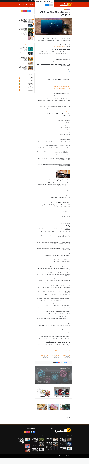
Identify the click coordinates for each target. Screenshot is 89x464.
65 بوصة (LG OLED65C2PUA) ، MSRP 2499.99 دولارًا (62, 91)
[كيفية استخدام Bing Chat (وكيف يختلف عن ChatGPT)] (65, 407)
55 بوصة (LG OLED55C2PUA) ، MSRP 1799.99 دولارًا (62, 88)
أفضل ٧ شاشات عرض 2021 (55, 355)
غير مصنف (31, 89)
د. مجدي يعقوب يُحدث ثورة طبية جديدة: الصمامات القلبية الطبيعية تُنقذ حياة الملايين (21, 440)
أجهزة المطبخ (31, 84)
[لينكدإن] (61, 362)
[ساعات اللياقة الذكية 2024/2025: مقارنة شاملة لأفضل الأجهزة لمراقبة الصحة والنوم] (41, 444)
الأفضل (32, 77)
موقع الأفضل (70, 455)
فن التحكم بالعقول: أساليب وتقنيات (21, 445)
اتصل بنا (55, 0)
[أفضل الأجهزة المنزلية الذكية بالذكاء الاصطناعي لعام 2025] (69, 439)
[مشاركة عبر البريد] (55, 362)
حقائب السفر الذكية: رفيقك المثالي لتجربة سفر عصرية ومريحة (23, 48)
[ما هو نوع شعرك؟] (30, 38)
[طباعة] (53, 362)
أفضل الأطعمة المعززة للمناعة (43, 410)
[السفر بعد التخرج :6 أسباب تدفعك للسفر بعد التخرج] (30, 34)
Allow (47, 5)
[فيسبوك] (66, 362)
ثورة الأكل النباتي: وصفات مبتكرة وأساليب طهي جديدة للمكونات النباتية (23, 67)
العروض (67, 51)
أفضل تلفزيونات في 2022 (66, 355)
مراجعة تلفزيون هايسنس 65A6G (65, 111)
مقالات (27, 4)
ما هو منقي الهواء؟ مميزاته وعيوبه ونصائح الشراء (49, 447)
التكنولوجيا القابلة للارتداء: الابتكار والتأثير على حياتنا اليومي (63, 443)
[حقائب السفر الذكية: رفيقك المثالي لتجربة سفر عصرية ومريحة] (30, 49)
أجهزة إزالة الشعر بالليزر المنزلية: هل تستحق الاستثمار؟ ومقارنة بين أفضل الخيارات (23, 20)
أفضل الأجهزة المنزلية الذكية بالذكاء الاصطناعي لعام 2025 (63, 439)
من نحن (63, 0)
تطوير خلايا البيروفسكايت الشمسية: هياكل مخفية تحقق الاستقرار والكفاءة (20, 450)
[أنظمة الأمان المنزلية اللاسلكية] (69, 448)
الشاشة (48, 36)
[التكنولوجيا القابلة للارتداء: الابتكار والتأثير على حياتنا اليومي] (69, 444)
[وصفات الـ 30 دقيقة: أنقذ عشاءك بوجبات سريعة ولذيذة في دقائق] (30, 59)
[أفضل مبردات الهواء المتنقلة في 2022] (55, 444)
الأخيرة (26, 44)
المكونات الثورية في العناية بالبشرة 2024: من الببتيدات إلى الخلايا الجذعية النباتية (23, 25)
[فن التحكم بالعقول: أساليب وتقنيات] (27, 446)
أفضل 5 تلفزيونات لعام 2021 (44, 355)
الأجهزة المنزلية (30, 87)
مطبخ (23, 4)
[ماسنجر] (57, 362)
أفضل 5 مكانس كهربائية (48, 438)
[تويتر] (64, 362)
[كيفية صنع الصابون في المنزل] (53, 407)
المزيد (19, 4)
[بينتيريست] (59, 362)
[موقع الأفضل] (65, 4)
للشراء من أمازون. (67, 348)
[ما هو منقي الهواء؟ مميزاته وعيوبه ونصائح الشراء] (55, 448)
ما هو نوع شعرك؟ (24, 36)
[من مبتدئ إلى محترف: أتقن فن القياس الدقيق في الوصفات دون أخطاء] (30, 63)
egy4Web (58, 455)
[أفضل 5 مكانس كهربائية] (55, 439)
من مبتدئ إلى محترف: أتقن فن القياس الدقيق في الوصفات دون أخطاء (23, 63)
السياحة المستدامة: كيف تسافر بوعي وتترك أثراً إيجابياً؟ (35, 439)
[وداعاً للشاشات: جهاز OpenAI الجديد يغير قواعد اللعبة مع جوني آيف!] (41, 449)
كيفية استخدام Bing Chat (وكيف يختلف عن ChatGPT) (65, 411)
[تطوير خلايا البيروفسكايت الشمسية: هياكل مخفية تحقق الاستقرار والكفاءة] (27, 450)
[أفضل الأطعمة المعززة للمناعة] (42, 407)
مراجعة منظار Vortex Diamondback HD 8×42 (60, 46)
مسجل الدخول (65, 419)
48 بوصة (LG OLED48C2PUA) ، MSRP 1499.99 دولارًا (62, 86)
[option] (53, 375)
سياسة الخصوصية (59, 0)
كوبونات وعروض (32, 4)
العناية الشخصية (30, 90)
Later (51, 5)
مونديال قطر (31, 86)
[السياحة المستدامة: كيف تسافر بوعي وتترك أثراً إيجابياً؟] (30, 30)
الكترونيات (69, 9)
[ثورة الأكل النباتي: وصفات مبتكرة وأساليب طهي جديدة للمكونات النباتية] (30, 68)
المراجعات (66, 7)
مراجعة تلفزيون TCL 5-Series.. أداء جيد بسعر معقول (62, 350)
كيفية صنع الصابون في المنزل (54, 410)
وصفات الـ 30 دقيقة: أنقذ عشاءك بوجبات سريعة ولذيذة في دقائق (23, 58)
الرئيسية (68, 7)
